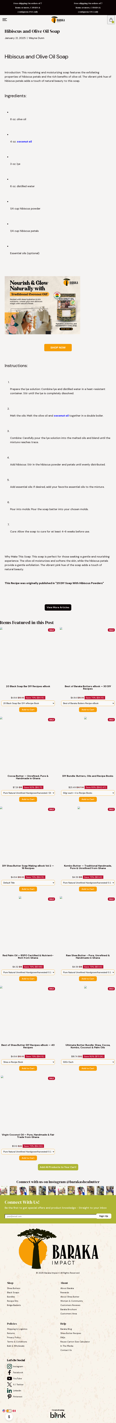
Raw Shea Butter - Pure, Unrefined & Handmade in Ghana (88, 956)
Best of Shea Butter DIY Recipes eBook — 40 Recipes (28, 1046)
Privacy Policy (14, 1337)
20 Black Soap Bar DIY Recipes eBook (28, 686)
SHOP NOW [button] (58, 347)
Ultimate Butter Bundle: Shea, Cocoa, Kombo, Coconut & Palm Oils (88, 1046)
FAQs (62, 1337)
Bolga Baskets (14, 1305)
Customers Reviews (70, 1305)
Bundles (11, 1296)
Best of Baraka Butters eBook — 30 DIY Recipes (88, 687)
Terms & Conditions (17, 1341)
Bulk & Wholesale (15, 1346)
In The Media (66, 1346)
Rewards (64, 1292)
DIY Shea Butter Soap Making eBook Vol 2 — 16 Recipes (28, 867)
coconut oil (24, 141)
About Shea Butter (69, 1296)
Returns (11, 1333)
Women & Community (72, 1301)
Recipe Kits (13, 1301)
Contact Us (66, 1350)
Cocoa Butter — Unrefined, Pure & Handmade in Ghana (28, 777)
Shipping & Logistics (17, 1329)
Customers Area (68, 1313)
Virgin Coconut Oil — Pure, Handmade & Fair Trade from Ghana (28, 1136)
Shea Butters (14, 1288)
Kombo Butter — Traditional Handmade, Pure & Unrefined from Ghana (88, 867)
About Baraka (67, 1288)
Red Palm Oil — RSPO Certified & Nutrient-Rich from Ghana (28, 956)
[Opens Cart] (111, 19)
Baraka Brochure (68, 1309)
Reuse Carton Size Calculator (75, 1341)
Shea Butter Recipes (70, 1333)
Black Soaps (13, 1292)
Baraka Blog (66, 1329)
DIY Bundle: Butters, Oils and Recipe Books (87, 776)
